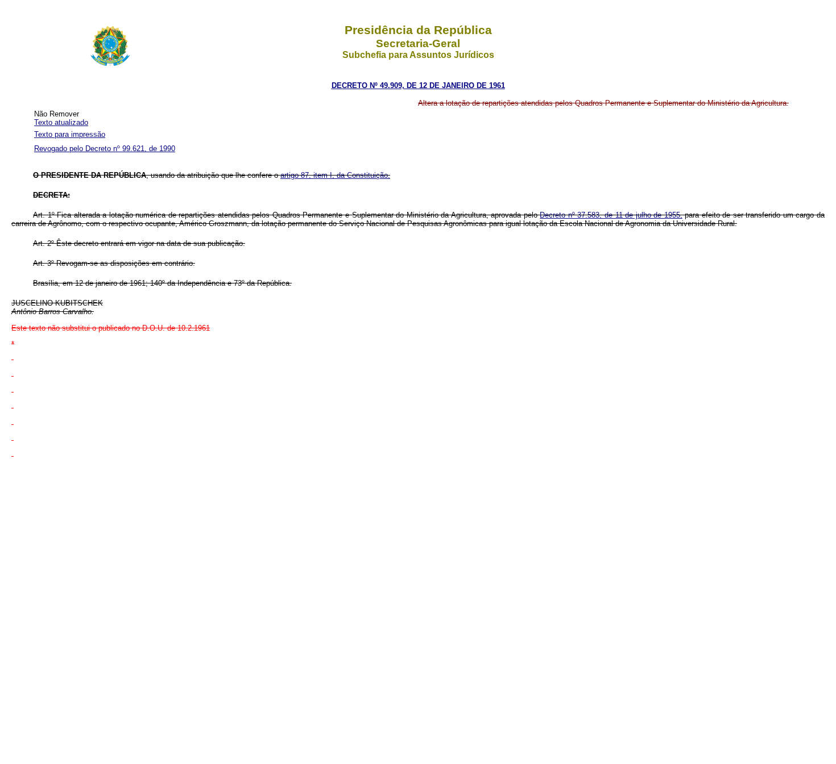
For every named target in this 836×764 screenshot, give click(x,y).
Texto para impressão (69, 134)
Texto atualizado (61, 122)
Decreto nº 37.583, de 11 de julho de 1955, (611, 215)
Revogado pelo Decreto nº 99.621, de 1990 (104, 148)
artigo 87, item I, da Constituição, (335, 175)
